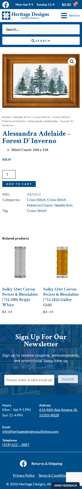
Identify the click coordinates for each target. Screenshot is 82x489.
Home (6, 117)
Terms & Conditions (53, 475)
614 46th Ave (49, 409)
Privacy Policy (24, 475)
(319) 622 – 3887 (15, 444)
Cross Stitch (41, 117)
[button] (67, 16)
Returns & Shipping (46, 463)
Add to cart (19, 184)
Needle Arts (21, 117)
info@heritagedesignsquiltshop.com (30, 431)
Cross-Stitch (36, 210)
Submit (68, 379)
